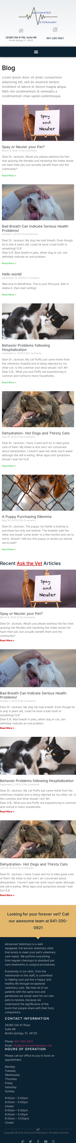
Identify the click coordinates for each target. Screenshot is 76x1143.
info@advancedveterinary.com (32, 1045)
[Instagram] (53, 1141)
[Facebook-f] (38, 1141)
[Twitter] (30, 1141)
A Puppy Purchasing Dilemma (26, 517)
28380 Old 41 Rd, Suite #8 (20, 37)
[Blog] (22, 1141)
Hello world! (12, 274)
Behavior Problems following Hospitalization (26, 347)
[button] (36, 52)
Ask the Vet (29, 563)
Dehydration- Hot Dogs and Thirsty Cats (36, 433)
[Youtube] (45, 1141)
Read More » (9, 175)
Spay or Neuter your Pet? (23, 147)
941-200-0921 (55, 38)
